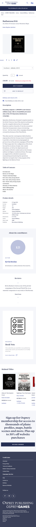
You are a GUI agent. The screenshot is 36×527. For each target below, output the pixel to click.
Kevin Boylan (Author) (9, 27)
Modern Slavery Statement (9, 468)
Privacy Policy (6, 463)
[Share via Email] (14, 60)
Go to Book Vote (10, 355)
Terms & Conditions (7, 466)
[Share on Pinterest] (11, 60)
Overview (5, 461)
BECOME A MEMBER (18, 444)
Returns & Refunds (7, 485)
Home (2, 13)
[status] (12, 75)
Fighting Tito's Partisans (24, 393)
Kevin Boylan (11, 261)
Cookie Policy (6, 471)
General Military (24, 13)
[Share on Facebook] (6, 60)
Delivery (5, 483)
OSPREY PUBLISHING (10, 13)
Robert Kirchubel (6, 397)
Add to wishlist (18, 91)
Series (17, 13)
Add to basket (18, 86)
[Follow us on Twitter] (13, 496)
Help (4, 478)
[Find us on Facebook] (5, 496)
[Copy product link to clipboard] (17, 60)
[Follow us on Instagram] (9, 496)
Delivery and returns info (10, 98)
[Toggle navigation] (2, 3)
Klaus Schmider (20, 395)
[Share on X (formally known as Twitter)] (9, 60)
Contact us (5, 480)
